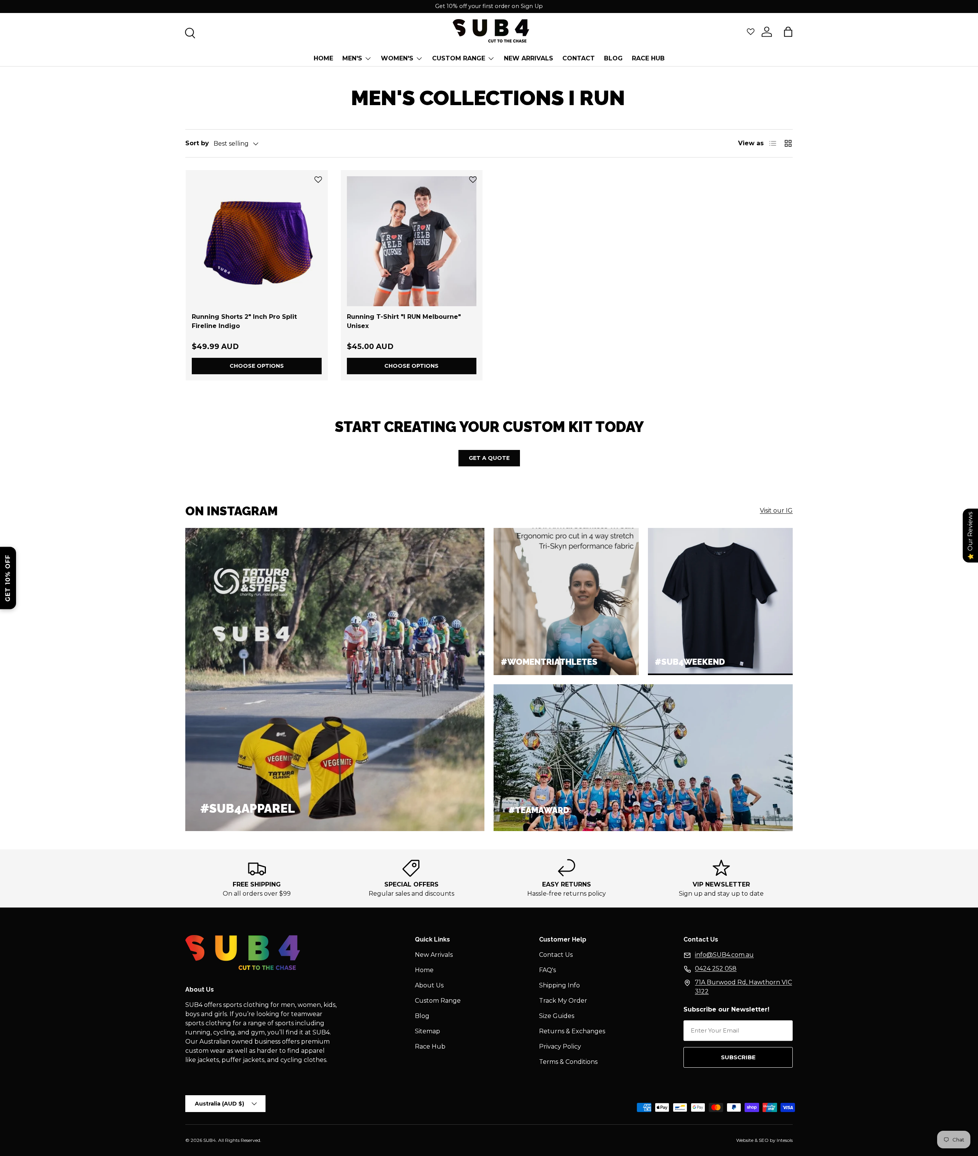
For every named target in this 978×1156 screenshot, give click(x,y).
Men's (352, 58)
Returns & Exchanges (572, 1031)
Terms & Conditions (568, 1061)
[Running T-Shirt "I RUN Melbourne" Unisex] (412, 241)
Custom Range (458, 58)
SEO (764, 1140)
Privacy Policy (560, 1046)
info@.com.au (724, 954)
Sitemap (427, 1031)
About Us (429, 985)
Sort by (197, 143)
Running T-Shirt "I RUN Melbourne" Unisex (404, 321)
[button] (788, 31)
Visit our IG (776, 510)
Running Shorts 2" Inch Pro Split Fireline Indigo (244, 321)
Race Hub (648, 58)
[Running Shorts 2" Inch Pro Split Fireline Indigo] (257, 241)
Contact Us (556, 954)
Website (744, 1140)
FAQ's (547, 970)
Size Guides (556, 1016)
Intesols (785, 1140)
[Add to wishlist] (318, 179)
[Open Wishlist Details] (750, 31)
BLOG (613, 58)
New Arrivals (528, 58)
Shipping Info (559, 985)
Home (323, 58)
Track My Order (563, 1000)
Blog (422, 1016)
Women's (397, 58)
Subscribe (738, 1057)
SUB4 (209, 1140)
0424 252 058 (716, 968)
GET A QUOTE (489, 458)
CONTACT (578, 58)
